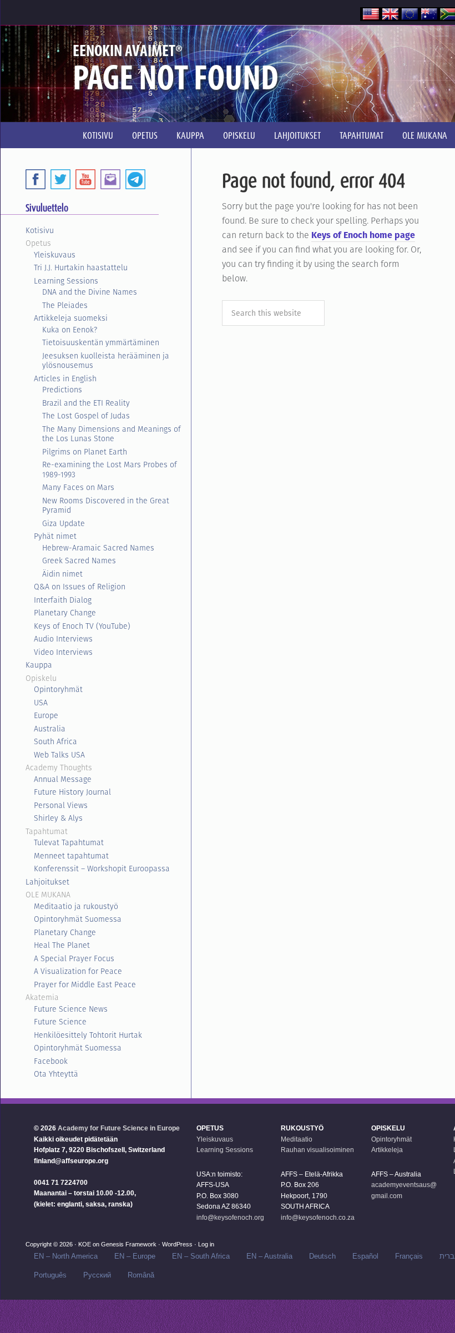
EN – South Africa (201, 1256)
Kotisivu (40, 230)
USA (41, 702)
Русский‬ (97, 1275)
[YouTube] (85, 179)
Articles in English (65, 378)
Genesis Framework (128, 1244)
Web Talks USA (59, 754)
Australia (49, 728)
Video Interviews (63, 652)
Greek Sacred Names (79, 560)
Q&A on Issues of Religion (79, 586)
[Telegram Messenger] (135, 179)
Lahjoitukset (47, 881)
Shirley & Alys (58, 818)
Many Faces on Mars (78, 487)
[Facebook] (36, 179)
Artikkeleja (387, 1150)
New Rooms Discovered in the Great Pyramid (105, 505)
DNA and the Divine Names (89, 291)
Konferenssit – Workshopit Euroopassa (102, 868)
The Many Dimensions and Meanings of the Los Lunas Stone (111, 434)
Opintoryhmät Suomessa (78, 919)
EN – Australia (269, 1256)
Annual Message (63, 779)
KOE (84, 1244)
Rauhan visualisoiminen (317, 1150)
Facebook (51, 1061)
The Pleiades (65, 305)
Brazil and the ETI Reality (86, 402)
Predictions (62, 389)
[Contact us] (110, 179)
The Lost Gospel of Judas (86, 415)
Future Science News (71, 1008)
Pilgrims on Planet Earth (84, 451)
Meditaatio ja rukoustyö (76, 906)
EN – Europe (134, 1256)
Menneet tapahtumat (71, 855)
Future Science (60, 1021)
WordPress (177, 1244)
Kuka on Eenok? (69, 329)
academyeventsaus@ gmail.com (404, 1190)
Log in (206, 1244)
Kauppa (39, 664)
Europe (46, 715)
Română (141, 1275)
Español (365, 1256)
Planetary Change (65, 612)
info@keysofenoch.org (230, 1217)
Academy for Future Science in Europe (119, 1128)
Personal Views (61, 805)
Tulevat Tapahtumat (69, 842)
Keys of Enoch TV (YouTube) (82, 626)
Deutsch (322, 1256)
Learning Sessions (66, 280)
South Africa (55, 741)
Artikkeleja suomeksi (71, 318)
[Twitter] (60, 179)
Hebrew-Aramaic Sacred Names (98, 547)
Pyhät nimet (55, 536)
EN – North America (66, 1256)
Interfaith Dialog (63, 599)
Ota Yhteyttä (56, 1073)
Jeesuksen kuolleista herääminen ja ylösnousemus (105, 360)
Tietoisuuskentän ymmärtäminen (100, 342)
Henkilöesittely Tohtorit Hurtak (88, 1035)
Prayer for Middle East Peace (85, 984)
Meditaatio (296, 1139)
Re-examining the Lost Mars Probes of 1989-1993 (109, 469)
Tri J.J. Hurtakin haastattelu (81, 267)
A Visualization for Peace (78, 971)
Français (409, 1256)
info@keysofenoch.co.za (318, 1217)
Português (50, 1275)
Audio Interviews (63, 638)
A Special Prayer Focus (74, 958)
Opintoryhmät (58, 689)
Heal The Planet (62, 945)
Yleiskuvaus (54, 254)
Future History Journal (72, 791)
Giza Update (63, 523)
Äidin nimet (62, 573)
